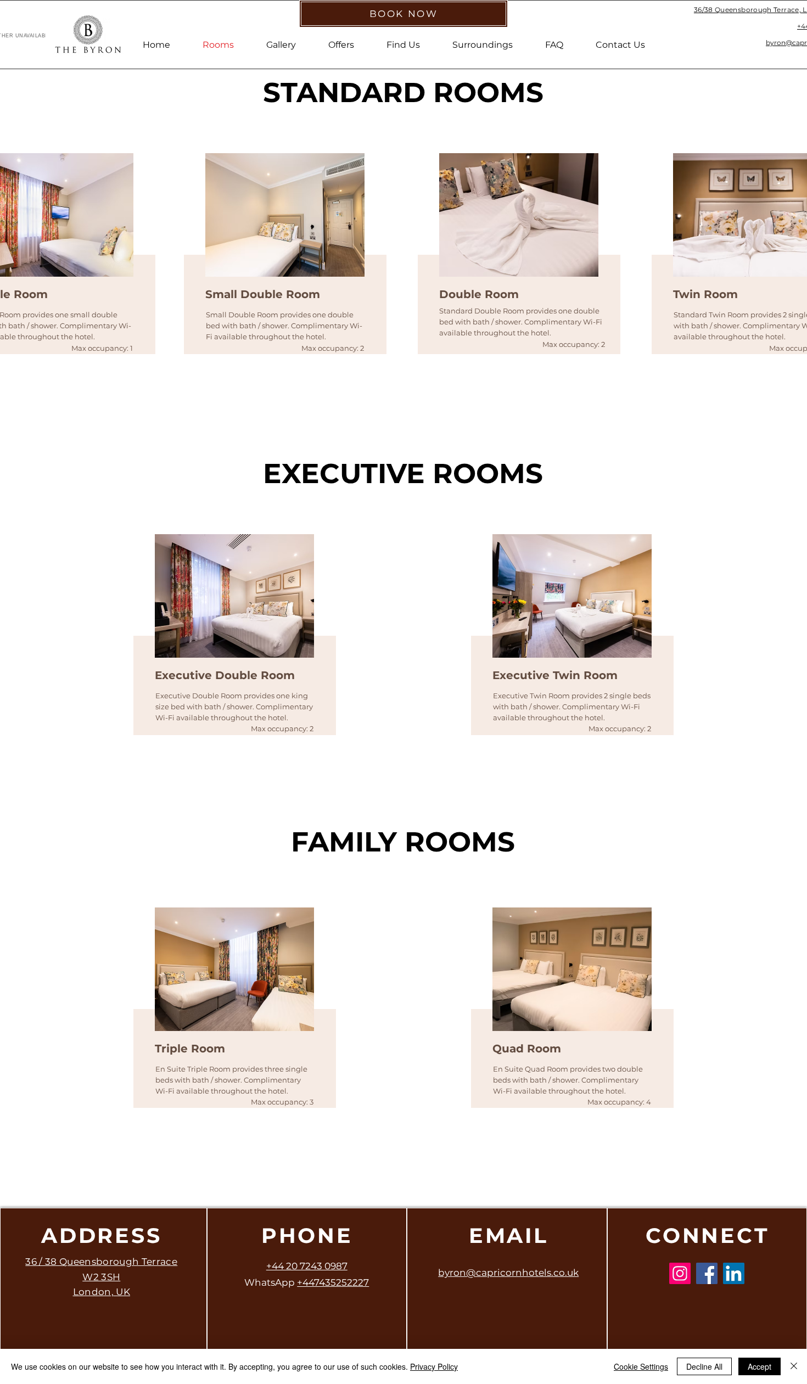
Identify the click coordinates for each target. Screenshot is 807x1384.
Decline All (704, 1366)
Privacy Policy (434, 1366)
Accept (759, 1366)
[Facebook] (707, 1273)
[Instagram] (680, 1273)
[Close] (793, 1366)
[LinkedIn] (733, 1273)
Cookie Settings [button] (641, 1366)
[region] (282, 271)
